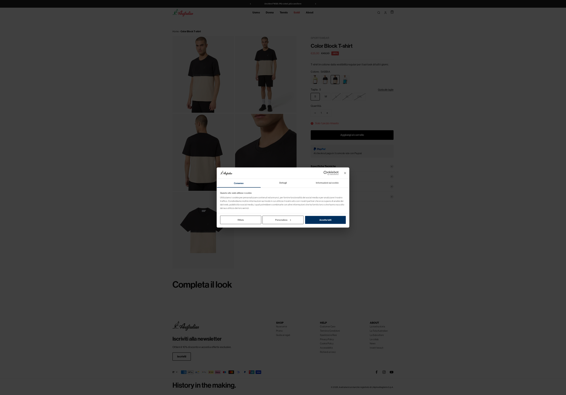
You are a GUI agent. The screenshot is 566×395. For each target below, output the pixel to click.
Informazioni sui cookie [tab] (327, 182)
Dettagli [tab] (283, 182)
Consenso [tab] (239, 183)
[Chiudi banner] (345, 173)
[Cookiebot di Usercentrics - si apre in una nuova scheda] (326, 173)
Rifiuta (241, 219)
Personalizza (281, 219)
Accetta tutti (325, 219)
